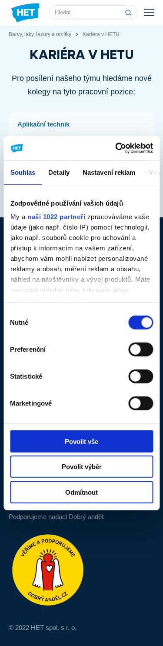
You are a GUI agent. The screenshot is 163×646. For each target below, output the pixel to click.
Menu (149, 13)
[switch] (140, 349)
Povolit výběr (82, 466)
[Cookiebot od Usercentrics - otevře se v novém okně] (116, 148)
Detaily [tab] (59, 172)
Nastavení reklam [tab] (108, 172)
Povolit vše (81, 441)
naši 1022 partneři (56, 216)
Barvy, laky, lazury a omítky (40, 34)
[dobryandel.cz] (81, 570)
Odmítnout (81, 492)
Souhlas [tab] (22, 172)
